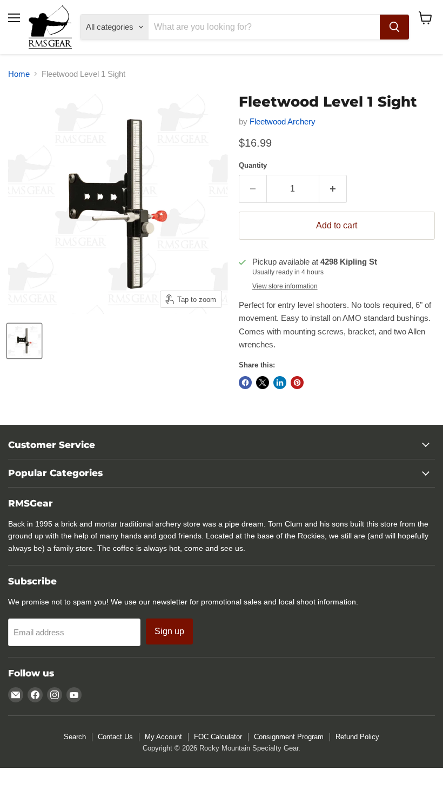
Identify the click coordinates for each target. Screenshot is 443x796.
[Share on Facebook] (245, 382)
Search (75, 737)
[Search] (394, 27)
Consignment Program (289, 737)
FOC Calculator (218, 737)
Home (19, 73)
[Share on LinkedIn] (279, 382)
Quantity (253, 165)
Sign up (169, 631)
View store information (285, 286)
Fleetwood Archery (283, 121)
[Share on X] (262, 382)
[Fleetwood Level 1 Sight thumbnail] (24, 341)
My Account (163, 737)
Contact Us (115, 737)
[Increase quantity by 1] (333, 189)
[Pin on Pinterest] (297, 382)
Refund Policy (357, 737)
